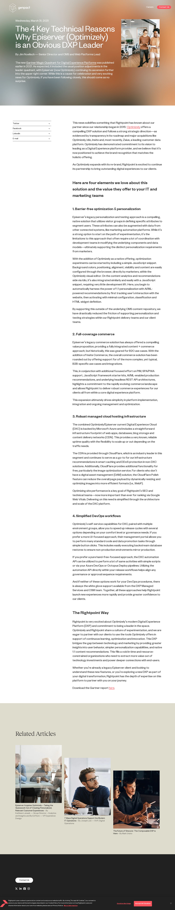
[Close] (171, 903)
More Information (71, 905)
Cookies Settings (124, 903)
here (111, 688)
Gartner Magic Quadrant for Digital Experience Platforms (61, 63)
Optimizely (133, 127)
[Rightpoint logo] (19, 10)
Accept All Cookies (143, 903)
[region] (87, 903)
